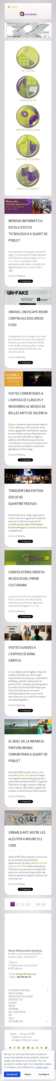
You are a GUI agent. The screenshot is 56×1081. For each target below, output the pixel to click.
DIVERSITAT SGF (15, 999)
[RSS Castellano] (42, 1047)
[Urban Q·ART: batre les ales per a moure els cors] (28, 817)
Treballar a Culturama (22, 1036)
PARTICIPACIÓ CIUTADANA (28, 159)
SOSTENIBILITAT (15, 1021)
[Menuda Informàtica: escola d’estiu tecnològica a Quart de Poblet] (28, 206)
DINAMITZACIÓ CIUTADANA (20, 996)
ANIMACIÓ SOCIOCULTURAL (28, 129)
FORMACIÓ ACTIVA (28, 100)
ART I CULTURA (28, 70)
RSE (10, 1015)
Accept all (12, 1074)
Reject (28, 1074)
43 (38, 904)
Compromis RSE (27, 1033)
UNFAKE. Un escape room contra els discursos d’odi (28, 318)
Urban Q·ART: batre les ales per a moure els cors (26, 839)
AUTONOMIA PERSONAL (19, 990)
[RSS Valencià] (37, 1047)
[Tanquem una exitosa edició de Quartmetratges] (28, 476)
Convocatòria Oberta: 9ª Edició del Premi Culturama (26, 578)
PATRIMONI (13, 1008)
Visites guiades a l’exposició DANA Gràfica (22, 654)
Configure (43, 1074)
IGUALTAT (12, 1002)
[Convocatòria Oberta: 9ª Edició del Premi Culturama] (28, 557)
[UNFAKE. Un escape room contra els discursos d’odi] (28, 297)
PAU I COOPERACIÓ (17, 1012)
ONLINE (11, 1005)
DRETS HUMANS (15, 993)
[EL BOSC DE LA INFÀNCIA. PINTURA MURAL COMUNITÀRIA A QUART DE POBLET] (28, 726)
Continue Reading (16, 275)
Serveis (13, 1033)
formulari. (35, 605)
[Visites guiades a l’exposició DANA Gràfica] (28, 632)
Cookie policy (42, 1067)
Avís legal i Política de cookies (25, 1039)
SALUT (11, 1018)
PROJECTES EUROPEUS (28, 188)
